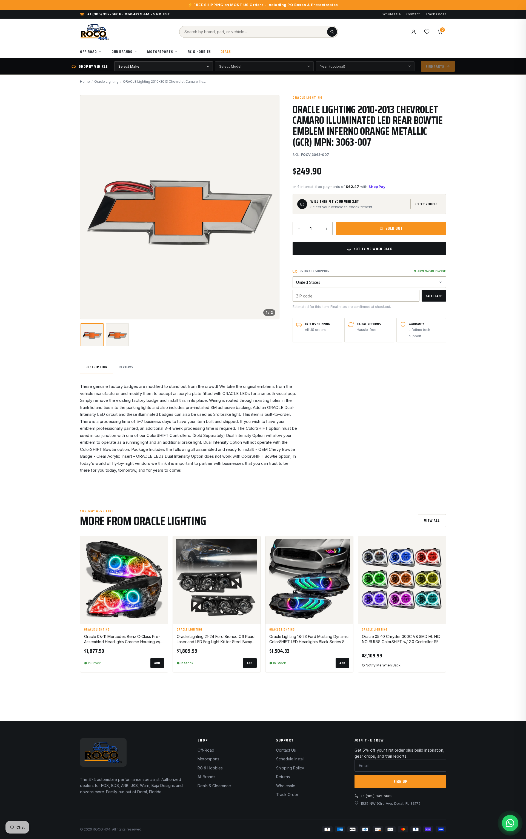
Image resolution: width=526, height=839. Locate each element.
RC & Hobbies (199, 51)
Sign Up (400, 781)
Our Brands (122, 51)
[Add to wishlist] (161, 545)
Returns (283, 776)
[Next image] (270, 207)
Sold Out (394, 228)
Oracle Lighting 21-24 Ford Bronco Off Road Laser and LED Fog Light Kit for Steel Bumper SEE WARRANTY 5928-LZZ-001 (216, 639)
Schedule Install (290, 759)
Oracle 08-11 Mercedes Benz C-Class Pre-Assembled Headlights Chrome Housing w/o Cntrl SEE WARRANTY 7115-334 (123, 639)
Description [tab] (96, 367)
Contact (413, 14)
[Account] (414, 31)
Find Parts (435, 66)
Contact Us (286, 750)
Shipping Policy (290, 768)
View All (432, 520)
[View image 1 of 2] (92, 334)
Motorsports (160, 51)
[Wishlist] (427, 31)
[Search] (332, 32)
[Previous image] (89, 207)
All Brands (206, 776)
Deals (226, 51)
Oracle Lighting (106, 81)
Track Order (435, 14)
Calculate (434, 296)
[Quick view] (161, 558)
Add (157, 663)
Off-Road (88, 51)
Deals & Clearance (214, 785)
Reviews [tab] (126, 367)
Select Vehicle (425, 204)
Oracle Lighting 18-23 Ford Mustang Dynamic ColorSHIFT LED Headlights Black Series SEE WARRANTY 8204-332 (309, 639)
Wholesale (391, 14)
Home (85, 81)
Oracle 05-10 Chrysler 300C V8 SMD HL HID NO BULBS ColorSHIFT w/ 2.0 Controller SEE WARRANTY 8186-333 (401, 639)
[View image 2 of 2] (117, 334)
